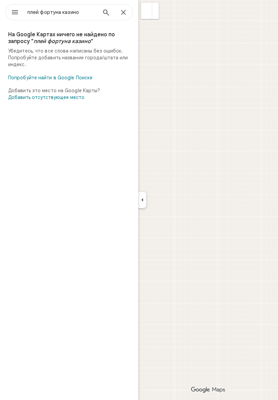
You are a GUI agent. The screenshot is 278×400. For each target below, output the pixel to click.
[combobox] (62, 12)
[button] (146, 11)
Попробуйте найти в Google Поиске (50, 78)
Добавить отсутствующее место (46, 97)
